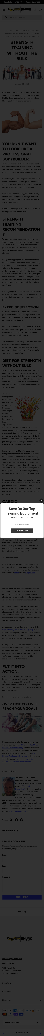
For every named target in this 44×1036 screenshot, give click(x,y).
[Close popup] (41, 501)
